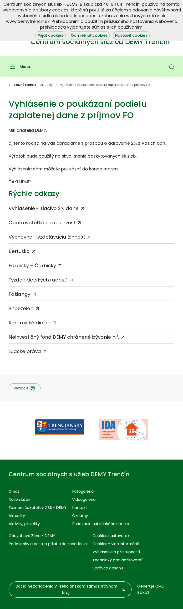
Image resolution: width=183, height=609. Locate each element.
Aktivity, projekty (24, 524)
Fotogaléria (83, 491)
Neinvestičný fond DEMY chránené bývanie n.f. (64, 337)
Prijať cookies (50, 35)
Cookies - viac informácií (115, 544)
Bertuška (19, 251)
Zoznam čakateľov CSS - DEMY (37, 507)
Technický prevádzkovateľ (117, 560)
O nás (14, 491)
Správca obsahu (107, 568)
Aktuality (46, 85)
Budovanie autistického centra (100, 524)
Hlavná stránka (25, 85)
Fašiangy (19, 294)
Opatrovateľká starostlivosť (42, 222)
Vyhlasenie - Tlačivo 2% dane (44, 208)
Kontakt (79, 507)
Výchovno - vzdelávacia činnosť (47, 237)
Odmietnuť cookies (89, 35)
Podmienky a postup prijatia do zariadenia (48, 544)
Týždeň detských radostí (38, 279)
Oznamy (80, 515)
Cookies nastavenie (110, 535)
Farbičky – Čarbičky (32, 265)
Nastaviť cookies (131, 35)
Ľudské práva (25, 351)
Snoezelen (21, 308)
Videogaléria (84, 499)
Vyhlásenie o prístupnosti (116, 552)
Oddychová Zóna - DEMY (32, 535)
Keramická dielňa (30, 322)
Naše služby (19, 499)
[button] (171, 67)
